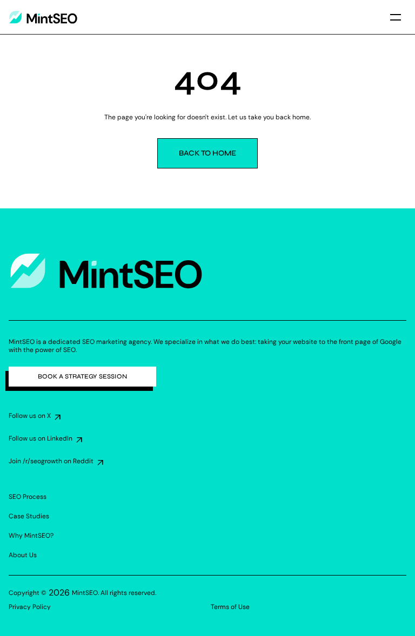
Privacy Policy (30, 607)
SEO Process (27, 496)
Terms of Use (230, 607)
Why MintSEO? (31, 535)
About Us (23, 555)
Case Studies (29, 516)
